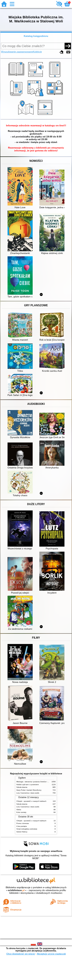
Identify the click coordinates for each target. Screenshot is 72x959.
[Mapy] (26, 115)
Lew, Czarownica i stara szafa (27, 793)
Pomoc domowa (22, 823)
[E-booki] (55, 77)
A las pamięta (21, 826)
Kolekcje (37, 51)
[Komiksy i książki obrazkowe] (55, 96)
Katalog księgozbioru (36, 36)
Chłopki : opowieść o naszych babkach (31, 801)
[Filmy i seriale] (46, 115)
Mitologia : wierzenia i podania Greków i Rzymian (35, 782)
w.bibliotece (16, 890)
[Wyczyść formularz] (61, 52)
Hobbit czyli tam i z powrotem (27, 784)
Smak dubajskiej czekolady (26, 829)
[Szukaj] (68, 46)
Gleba (18, 809)
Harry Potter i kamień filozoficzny (28, 790)
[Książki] (17, 77)
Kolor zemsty (21, 812)
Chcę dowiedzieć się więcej (20, 954)
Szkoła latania (21, 787)
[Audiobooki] (36, 77)
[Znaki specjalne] (68, 52)
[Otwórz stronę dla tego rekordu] (21, 186)
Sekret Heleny (21, 832)
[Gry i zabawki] (36, 96)
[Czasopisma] (17, 96)
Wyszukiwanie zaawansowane (17, 51)
